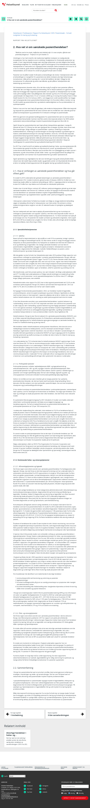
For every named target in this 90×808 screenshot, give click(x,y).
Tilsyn (32, 5)
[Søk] (56, 10)
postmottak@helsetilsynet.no (9, 797)
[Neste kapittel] (76, 19)
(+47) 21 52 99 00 (11, 793)
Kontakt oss (80, 5)
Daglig (65, 793)
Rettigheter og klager (43, 5)
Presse (87, 5)
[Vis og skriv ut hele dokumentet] (86, 19)
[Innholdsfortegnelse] (3, 19)
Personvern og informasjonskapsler (42, 767)
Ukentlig (72, 793)
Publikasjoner (56, 5)
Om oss (73, 5)
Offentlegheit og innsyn (79, 767)
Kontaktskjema (5, 795)
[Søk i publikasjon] (81, 19)
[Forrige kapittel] (71, 19)
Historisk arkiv (64, 767)
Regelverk (25, 5)
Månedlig (80, 793)
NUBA (65, 5)
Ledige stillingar (4, 767)
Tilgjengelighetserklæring (23, 767)
